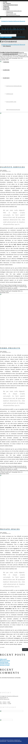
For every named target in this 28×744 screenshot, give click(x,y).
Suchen (2, 647)
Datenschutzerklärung (14, 741)
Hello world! (3, 659)
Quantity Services (5, 663)
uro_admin (3, 170)
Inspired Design (4, 662)
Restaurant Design (5, 660)
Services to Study (4, 665)
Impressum (3, 741)
